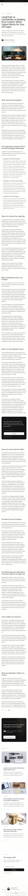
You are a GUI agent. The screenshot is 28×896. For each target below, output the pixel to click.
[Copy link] (11, 710)
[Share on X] (6, 710)
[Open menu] (26, 4)
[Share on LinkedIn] (9, 710)
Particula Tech (5, 70)
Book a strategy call (9, 737)
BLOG (3, 13)
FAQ (2, 891)
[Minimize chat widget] (25, 888)
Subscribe (14, 433)
